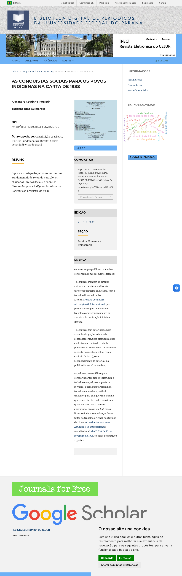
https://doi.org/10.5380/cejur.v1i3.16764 (35, 126)
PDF (82, 148)
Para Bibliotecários (138, 90)
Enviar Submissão (142, 157)
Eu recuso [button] (125, 557)
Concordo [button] (107, 557)
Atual (16, 60)
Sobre (67, 60)
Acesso (166, 39)
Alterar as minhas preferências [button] (119, 564)
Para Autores (135, 85)
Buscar (162, 60)
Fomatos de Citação (91, 197)
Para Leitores (135, 79)
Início (15, 71)
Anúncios (50, 60)
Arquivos (31, 60)
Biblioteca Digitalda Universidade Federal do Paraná (88, 20)
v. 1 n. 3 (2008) (44, 71)
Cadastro (151, 39)
